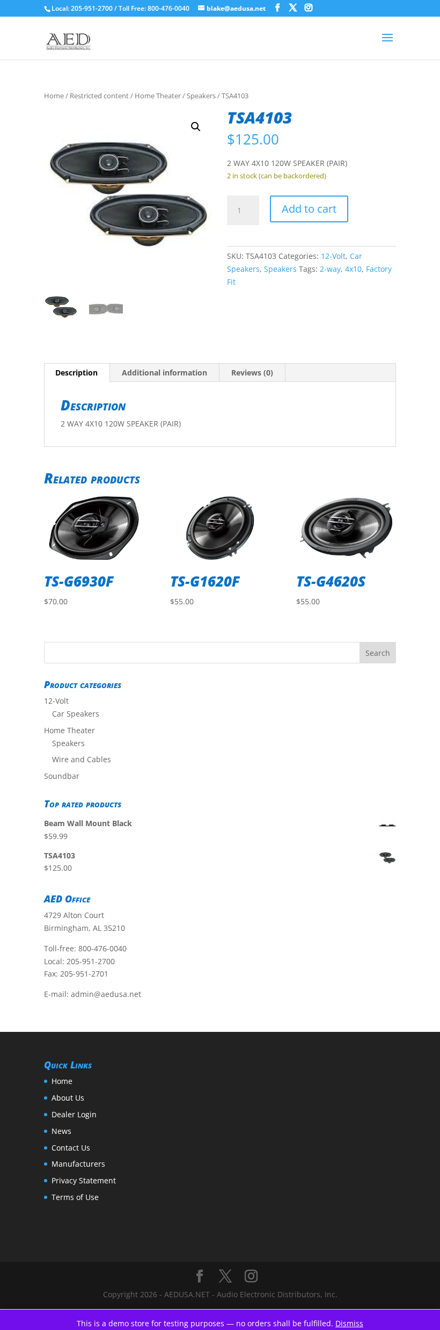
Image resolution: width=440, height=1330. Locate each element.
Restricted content (99, 95)
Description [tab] (76, 372)
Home (54, 95)
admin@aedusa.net (106, 994)
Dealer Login (74, 1114)
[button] (196, 126)
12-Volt (333, 256)
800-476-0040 (102, 948)
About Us (68, 1098)
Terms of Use (75, 1197)
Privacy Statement (84, 1180)
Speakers (201, 95)
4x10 (353, 269)
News (61, 1131)
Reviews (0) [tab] (252, 372)
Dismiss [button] (349, 1323)
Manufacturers (78, 1164)
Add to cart (309, 208)
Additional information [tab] (164, 372)
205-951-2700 (91, 961)
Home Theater (158, 95)
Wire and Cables (81, 759)
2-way (330, 269)
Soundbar (61, 776)
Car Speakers (75, 714)
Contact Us (71, 1148)
